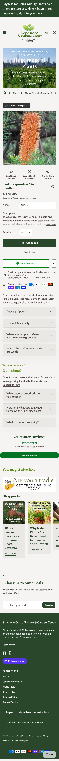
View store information (40, 277)
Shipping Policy (10, 697)
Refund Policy (9, 692)
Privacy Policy (9, 686)
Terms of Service (10, 702)
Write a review (29, 455)
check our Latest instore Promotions (25, 722)
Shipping (15, 198)
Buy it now (29, 252)
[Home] (29, 32)
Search (6, 676)
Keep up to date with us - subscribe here (27, 712)
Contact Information (12, 681)
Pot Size (6, 205)
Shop (15, 93)
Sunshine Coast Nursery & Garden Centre (29, 622)
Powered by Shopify (19, 740)
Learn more (9, 644)
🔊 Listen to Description (16, 105)
